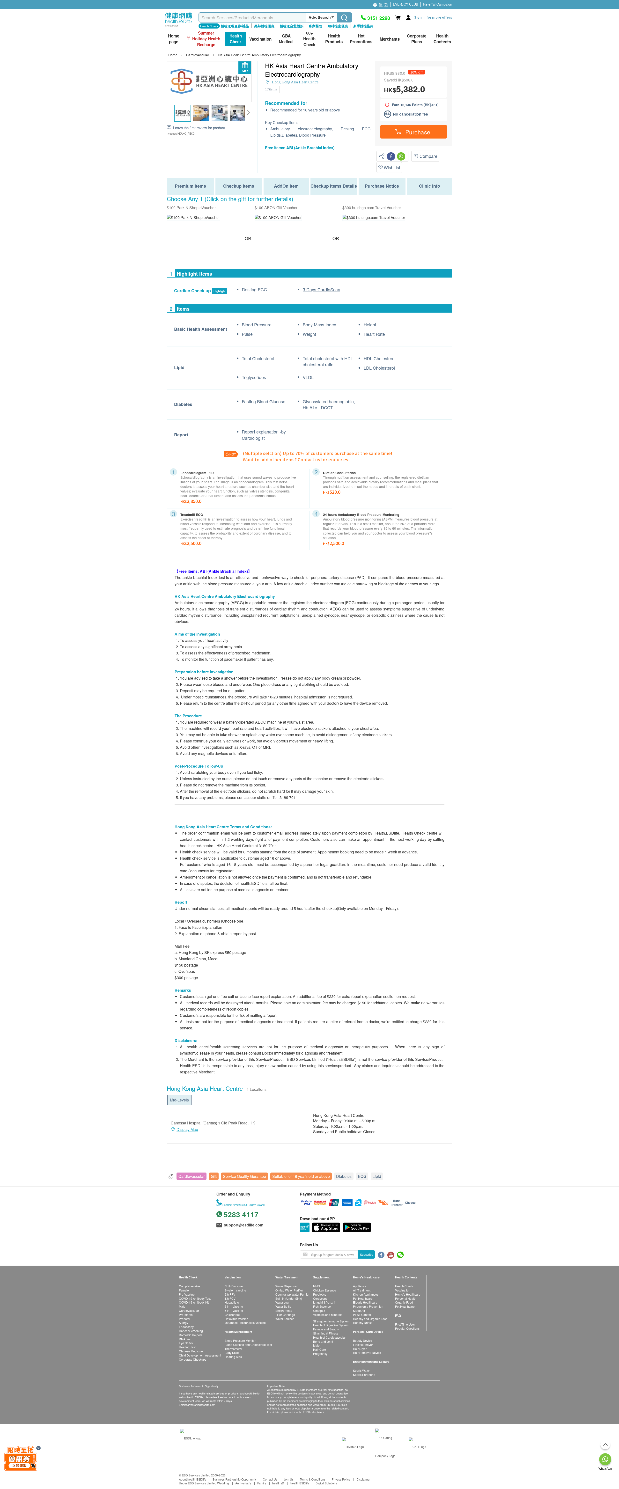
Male (182, 1306)
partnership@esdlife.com (200, 1405)
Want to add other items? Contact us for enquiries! (296, 459)
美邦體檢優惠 (264, 25)
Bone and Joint (323, 1341)
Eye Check (186, 1343)
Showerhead (283, 1310)
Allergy (183, 1322)
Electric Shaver (363, 1344)
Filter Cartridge (285, 1315)
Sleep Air (359, 1310)
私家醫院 (315, 25)
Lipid (377, 1176)
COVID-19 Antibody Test (195, 1298)
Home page (173, 38)
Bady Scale (232, 1352)
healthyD (278, 1483)
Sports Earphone (364, 1374)
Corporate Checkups (192, 1359)
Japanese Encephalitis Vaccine (245, 1322)
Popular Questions (407, 1328)
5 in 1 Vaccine (234, 1306)
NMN (316, 1286)
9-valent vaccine (235, 1290)
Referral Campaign (437, 4)
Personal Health (405, 1298)
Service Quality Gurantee (244, 1176)
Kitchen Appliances (365, 1294)
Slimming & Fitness (325, 1333)
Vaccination (402, 1290)
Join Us (289, 1479)
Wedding (223, 1483)
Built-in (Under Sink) (288, 1298)
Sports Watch (361, 1370)
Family (261, 1483)
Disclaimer (363, 1479)
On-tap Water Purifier (289, 1290)
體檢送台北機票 (291, 25)
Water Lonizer (284, 1319)
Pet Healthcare (363, 1298)
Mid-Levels (179, 1100)
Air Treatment (361, 1290)
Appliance (359, 1286)
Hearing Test (187, 1347)
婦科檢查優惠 (338, 25)
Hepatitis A (232, 1302)
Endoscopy (186, 1327)
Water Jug (282, 1302)
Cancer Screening (191, 1331)
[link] (190, 1438)
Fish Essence (322, 1306)
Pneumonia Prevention (368, 1306)
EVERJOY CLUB (405, 4)
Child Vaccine (234, 1286)
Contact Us (270, 1479)
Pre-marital (186, 1315)
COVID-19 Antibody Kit (194, 1302)
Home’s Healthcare (407, 1294)
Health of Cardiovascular (329, 1337)
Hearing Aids (233, 1357)
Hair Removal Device (367, 1352)
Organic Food (404, 1302)
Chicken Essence (324, 1290)
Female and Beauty (326, 1329)
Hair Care (319, 1349)
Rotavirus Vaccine (236, 1319)
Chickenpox (232, 1315)
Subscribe (366, 1254)
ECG (362, 1176)
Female (184, 1290)
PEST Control (362, 1315)
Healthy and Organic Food (370, 1319)
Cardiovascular (191, 1176)
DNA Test (185, 1339)
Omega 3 (319, 1310)
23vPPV (230, 1294)
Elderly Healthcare (365, 1302)
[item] (193, 217)
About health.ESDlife (192, 1479)
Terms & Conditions (312, 1479)
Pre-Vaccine (187, 1294)
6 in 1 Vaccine (234, 1310)
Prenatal (184, 1319)
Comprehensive (189, 1286)
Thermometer (233, 1349)
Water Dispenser (286, 1286)
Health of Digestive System (330, 1325)
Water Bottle (283, 1306)
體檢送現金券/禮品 (235, 25)
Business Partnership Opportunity (235, 1479)
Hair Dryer (360, 1349)
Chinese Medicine (191, 1351)
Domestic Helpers (190, 1335)
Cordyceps (320, 1298)
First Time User (405, 1324)
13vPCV (230, 1298)
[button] (248, 113)
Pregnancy (320, 1353)
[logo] (178, 26)
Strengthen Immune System (331, 1321)
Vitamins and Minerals (327, 1315)
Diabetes (344, 1176)
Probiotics (319, 1294)
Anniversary (243, 1483)
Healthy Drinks (362, 1322)
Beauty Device (362, 1340)
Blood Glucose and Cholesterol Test (248, 1344)
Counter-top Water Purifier (292, 1294)
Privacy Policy (341, 1479)
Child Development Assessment (200, 1355)
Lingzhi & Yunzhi (324, 1302)
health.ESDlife (299, 1483)
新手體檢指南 (363, 25)
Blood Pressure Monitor (240, 1340)
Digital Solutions (326, 1483)
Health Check (404, 1286)
